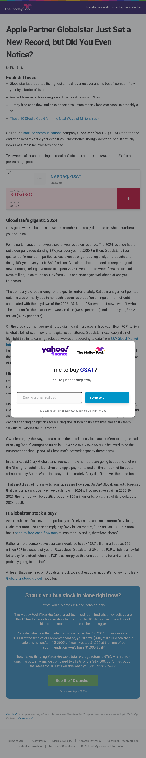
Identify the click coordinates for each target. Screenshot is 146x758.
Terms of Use (99, 410)
